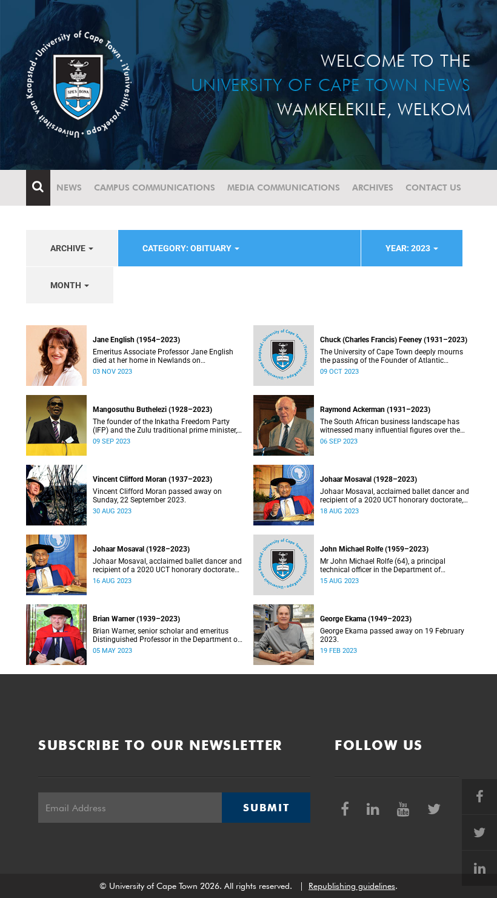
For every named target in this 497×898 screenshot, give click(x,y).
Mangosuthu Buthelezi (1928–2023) (152, 409)
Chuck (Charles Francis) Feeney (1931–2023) (393, 340)
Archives (372, 187)
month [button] (66, 285)
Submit (266, 808)
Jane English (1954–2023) (136, 340)
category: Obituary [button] (187, 248)
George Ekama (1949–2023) (366, 619)
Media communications (283, 187)
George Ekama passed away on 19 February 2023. (392, 635)
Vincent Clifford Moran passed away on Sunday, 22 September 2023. (157, 495)
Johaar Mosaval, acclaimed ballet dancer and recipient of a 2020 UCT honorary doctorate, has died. (394, 495)
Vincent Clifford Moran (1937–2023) (152, 479)
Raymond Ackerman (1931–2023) (375, 409)
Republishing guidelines (352, 886)
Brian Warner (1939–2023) (136, 619)
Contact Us (433, 187)
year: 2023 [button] (408, 248)
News (69, 187)
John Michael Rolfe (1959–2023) (374, 549)
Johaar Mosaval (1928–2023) (368, 479)
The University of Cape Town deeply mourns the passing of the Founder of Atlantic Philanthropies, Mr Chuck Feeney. (391, 356)
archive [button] (68, 248)
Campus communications (154, 187)
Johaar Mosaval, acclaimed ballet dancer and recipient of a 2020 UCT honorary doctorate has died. (167, 565)
